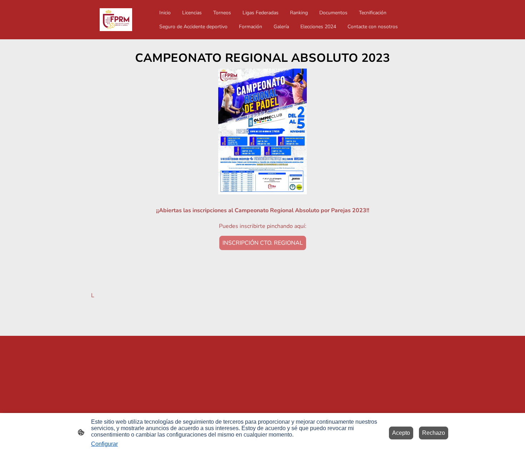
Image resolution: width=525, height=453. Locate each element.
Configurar (104, 444)
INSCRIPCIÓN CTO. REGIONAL (262, 243)
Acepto (401, 433)
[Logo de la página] (116, 19)
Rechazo (433, 433)
